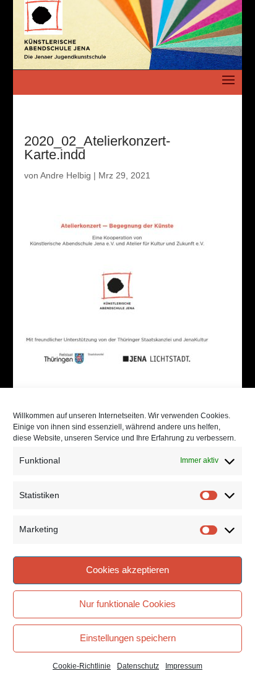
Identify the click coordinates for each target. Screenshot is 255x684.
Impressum (183, 666)
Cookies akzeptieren (127, 569)
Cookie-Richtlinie (82, 666)
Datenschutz (138, 666)
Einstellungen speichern (128, 638)
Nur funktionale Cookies (127, 603)
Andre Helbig (65, 175)
